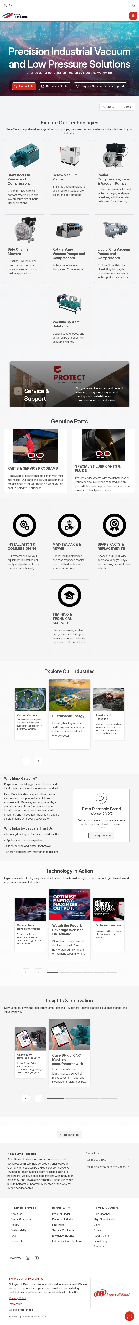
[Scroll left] (26, 761)
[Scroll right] (38, 761)
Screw (98, 1230)
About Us (16, 1214)
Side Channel (102, 1214)
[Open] (133, 16)
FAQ (13, 1235)
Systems (99, 1246)
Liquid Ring (100, 1241)
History (15, 1224)
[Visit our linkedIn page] (28, 1258)
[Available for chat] (129, 1316)
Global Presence (21, 1219)
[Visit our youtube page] (37, 1258)
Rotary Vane (101, 1235)
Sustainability (19, 1230)
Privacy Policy (17, 1298)
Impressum (15, 1304)
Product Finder (61, 1214)
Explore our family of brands (26, 1278)
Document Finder (62, 1219)
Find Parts (58, 1224)
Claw (97, 1224)
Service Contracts (63, 1230)
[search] (133, 5)
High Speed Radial (105, 1219)
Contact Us (17, 1241)
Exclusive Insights (63, 1235)
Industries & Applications (67, 1241)
